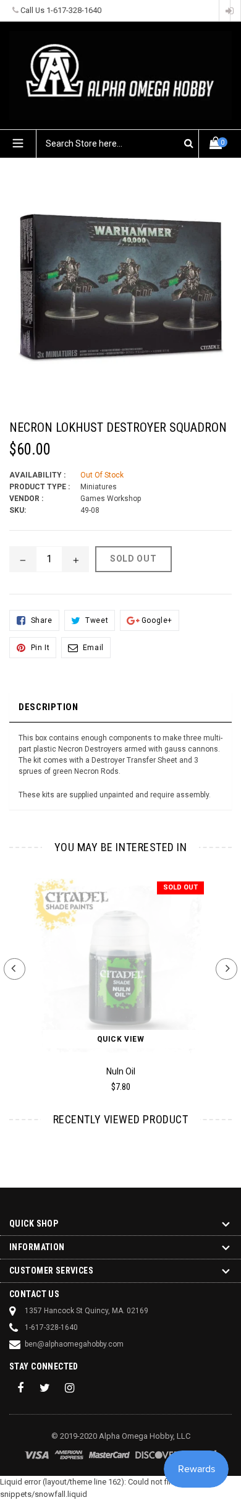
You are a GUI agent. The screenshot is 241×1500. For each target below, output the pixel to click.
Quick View (121, 1039)
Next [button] (226, 969)
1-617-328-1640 (73, 10)
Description (48, 707)
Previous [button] (14, 969)
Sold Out (180, 887)
